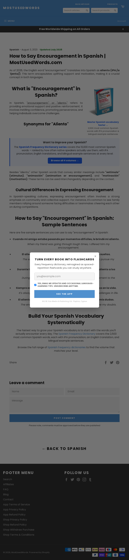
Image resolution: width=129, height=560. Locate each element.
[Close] (95, 256)
